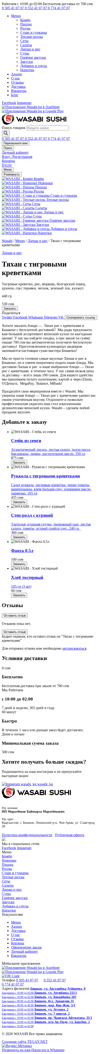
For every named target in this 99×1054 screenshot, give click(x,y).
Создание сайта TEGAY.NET (25, 1042)
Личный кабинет (24, 951)
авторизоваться (74, 648)
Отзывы (17, 82)
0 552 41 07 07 (36, 8)
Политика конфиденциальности (27, 835)
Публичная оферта (69, 835)
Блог (14, 95)
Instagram (24, 103)
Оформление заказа (26, 947)
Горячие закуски (33, 57)
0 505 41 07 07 (13, 8)
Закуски (26, 62)
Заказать (10, 308)
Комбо (25, 20)
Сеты (24, 41)
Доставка (18, 87)
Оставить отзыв (15, 615)
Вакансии (18, 91)
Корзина (17, 943)
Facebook (9, 103)
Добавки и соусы (33, 66)
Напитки (27, 70)
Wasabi (7, 241)
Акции (16, 74)
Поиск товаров (13, 128)
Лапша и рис (30, 49)
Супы (24, 53)
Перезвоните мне (16, 143)
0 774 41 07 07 (59, 8)
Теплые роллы (31, 37)
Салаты (26, 45)
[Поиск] (6, 133)
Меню (16, 16)
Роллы (25, 28)
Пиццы (26, 24)
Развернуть (12, 174)
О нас (15, 78)
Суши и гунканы (33, 32)
